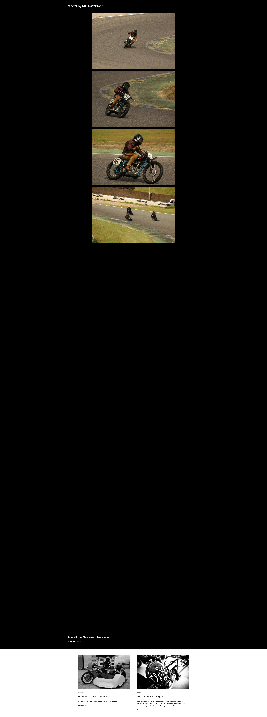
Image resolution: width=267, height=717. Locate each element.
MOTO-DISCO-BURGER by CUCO (151, 697)
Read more (82, 705)
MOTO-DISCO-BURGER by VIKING (93, 697)
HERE (79, 641)
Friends (80, 692)
